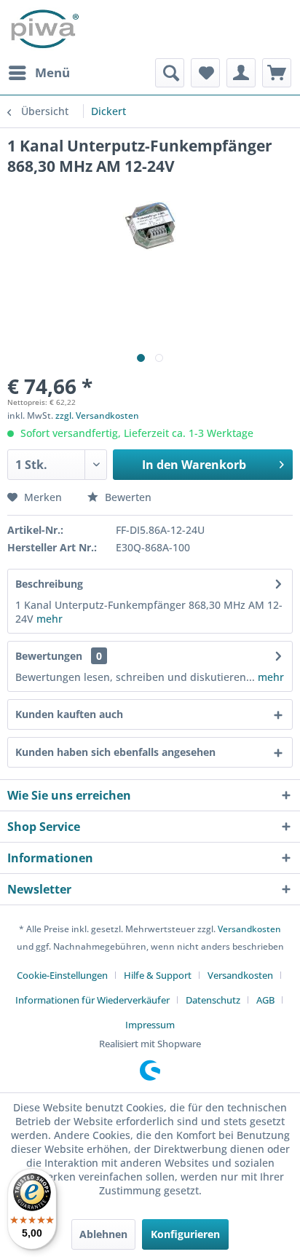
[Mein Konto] (241, 72)
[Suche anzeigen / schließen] (169, 72)
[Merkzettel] (205, 72)
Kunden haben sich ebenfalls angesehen (115, 752)
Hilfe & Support (158, 975)
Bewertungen (48, 656)
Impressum (150, 1024)
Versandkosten (249, 929)
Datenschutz (213, 999)
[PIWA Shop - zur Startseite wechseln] (43, 29)
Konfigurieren (185, 1234)
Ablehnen (103, 1234)
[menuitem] (38, 72)
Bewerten (126, 497)
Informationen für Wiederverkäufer (92, 999)
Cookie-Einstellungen (62, 975)
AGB (265, 999)
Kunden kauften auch (69, 714)
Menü (52, 72)
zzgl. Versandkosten (97, 415)
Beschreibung (49, 584)
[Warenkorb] (276, 72)
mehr (48, 619)
